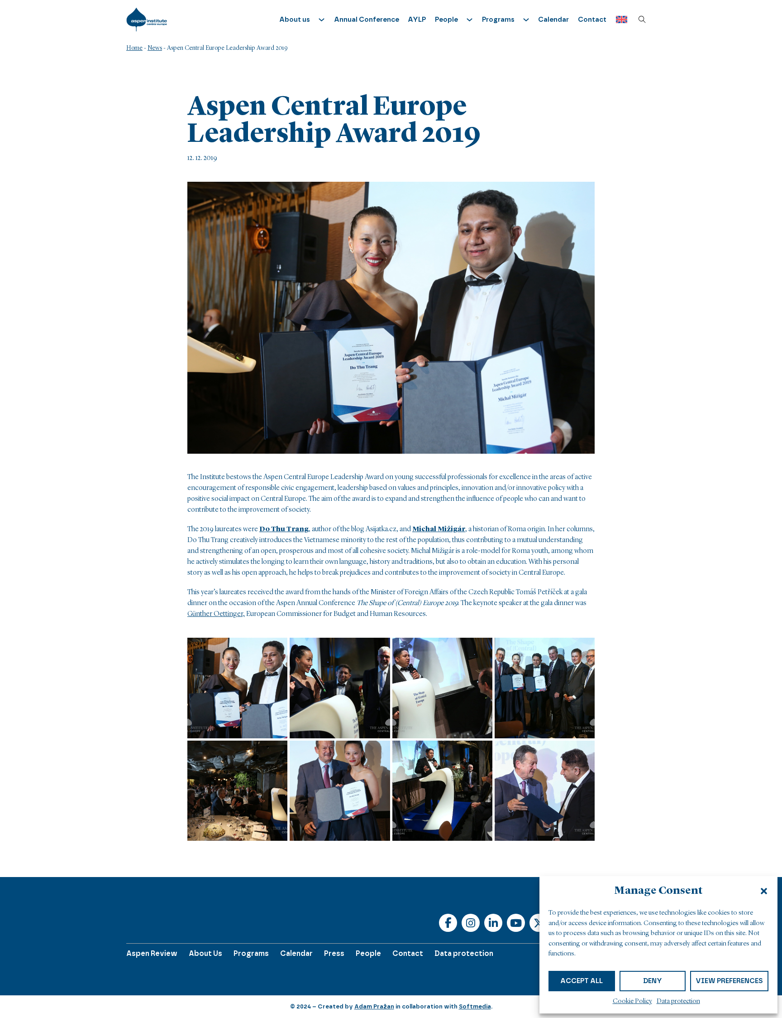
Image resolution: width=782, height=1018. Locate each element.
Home (134, 48)
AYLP (417, 19)
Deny (652, 981)
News (155, 48)
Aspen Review (151, 953)
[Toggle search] (642, 19)
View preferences (729, 981)
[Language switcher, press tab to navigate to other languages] (619, 19)
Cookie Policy (632, 1001)
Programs (251, 953)
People (368, 953)
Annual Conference (366, 19)
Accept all (581, 981)
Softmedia (475, 1006)
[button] (763, 891)
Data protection (678, 1001)
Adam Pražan (374, 1006)
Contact (592, 19)
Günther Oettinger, (216, 614)
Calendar (553, 19)
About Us (205, 953)
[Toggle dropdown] (321, 20)
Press (334, 953)
